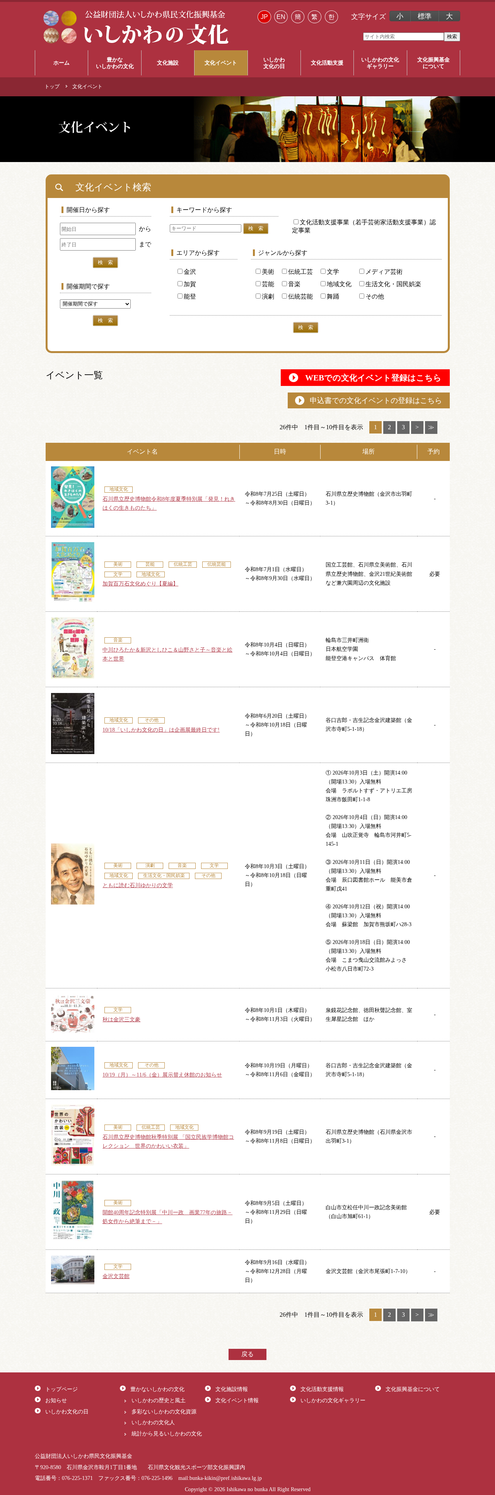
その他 (374, 296)
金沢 (190, 271)
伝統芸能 (300, 296)
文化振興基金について (413, 1389)
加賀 (190, 284)
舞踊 (333, 296)
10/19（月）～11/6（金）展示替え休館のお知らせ (162, 1075)
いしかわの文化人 (153, 1422)
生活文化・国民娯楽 (393, 284)
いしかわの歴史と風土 (158, 1400)
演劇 (268, 296)
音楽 (294, 284)
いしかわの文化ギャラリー (332, 1400)
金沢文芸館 (116, 1276)
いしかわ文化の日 (67, 1411)
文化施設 (168, 63)
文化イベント (221, 63)
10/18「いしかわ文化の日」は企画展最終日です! (161, 730)
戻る (247, 1354)
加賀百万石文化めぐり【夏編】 (140, 583)
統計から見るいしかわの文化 (166, 1433)
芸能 (268, 284)
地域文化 (339, 284)
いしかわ (274, 62)
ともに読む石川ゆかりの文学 (137, 885)
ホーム (61, 63)
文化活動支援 (327, 63)
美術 (268, 271)
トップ (52, 86)
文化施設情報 (231, 1389)
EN (281, 17)
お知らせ (56, 1400)
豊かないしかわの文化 (157, 1389)
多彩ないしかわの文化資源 (163, 1411)
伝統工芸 (300, 271)
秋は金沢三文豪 (121, 1019)
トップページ (61, 1389)
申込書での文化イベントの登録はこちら (376, 400)
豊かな (115, 62)
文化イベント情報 (237, 1400)
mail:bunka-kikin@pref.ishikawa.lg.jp (220, 1478)
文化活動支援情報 (322, 1389)
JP (264, 17)
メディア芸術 (384, 271)
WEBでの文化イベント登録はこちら (373, 377)
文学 (333, 271)
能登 (190, 296)
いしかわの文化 (380, 62)
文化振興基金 (433, 62)
